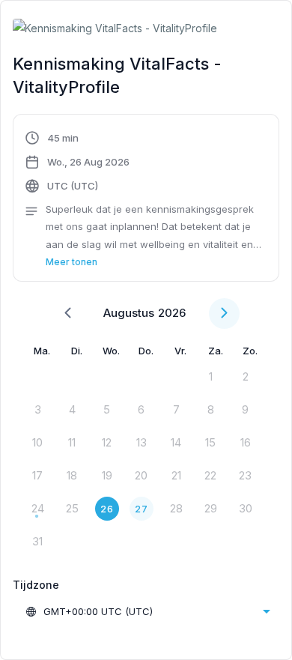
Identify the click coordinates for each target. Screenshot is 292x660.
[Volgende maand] (224, 313)
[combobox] (147, 611)
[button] (146, 200)
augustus (128, 313)
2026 (172, 313)
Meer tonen (71, 261)
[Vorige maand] (67, 313)
